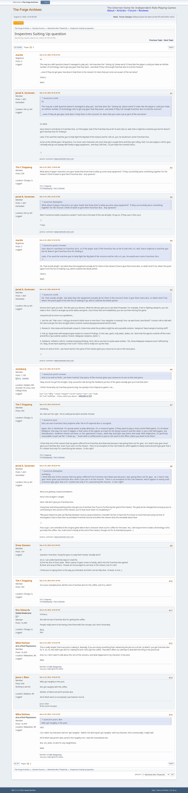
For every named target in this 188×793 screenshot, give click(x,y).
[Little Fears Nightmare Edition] (17, 690)
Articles (121, 10)
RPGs (51, 394)
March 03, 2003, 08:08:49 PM (50, 289)
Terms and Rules (162, 790)
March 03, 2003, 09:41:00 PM (50, 545)
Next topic (168, 40)
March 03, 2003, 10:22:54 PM (50, 643)
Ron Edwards (23, 609)
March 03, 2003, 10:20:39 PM (50, 610)
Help (153, 790)
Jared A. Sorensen (25, 92)
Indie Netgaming (55, 667)
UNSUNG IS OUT (85, 396)
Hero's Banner (59, 188)
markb (19, 54)
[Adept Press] (17, 626)
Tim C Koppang (24, 167)
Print (171, 47)
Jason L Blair (22, 677)
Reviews (144, 10)
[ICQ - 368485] (22, 378)
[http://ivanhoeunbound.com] (17, 382)
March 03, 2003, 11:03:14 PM (50, 714)
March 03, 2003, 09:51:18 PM (50, 581)
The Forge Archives (27, 9)
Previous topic (155, 40)
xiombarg (21, 368)
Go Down (18, 47)
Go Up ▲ (173, 790)
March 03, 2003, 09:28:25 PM (50, 466)
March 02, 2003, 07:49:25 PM (50, 55)
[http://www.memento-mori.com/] (17, 106)
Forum (132, 10)
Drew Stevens (23, 545)
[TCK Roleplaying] (17, 177)
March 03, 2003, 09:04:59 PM (50, 404)
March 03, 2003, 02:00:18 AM (50, 197)
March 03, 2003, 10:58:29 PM (50, 677)
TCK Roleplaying (46, 188)
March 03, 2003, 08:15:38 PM (50, 369)
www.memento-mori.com (64, 159)
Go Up (16, 764)
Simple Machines (30, 790)
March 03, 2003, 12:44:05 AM (50, 167)
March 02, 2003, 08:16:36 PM (50, 93)
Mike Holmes (23, 642)
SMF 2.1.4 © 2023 (17, 790)
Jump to (138, 774)
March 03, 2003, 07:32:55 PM (50, 240)
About (111, 10)
